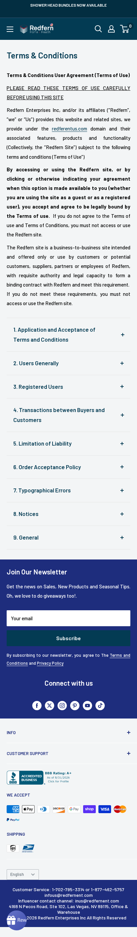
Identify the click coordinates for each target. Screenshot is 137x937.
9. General (26, 537)
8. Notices (26, 513)
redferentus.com (69, 128)
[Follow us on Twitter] (49, 705)
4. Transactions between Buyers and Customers (59, 414)
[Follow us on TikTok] (100, 705)
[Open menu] (10, 29)
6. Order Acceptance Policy (47, 467)
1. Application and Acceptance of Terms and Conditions (54, 334)
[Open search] (98, 29)
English (17, 874)
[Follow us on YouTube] (87, 705)
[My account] (111, 29)
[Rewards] (17, 920)
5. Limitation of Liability (42, 443)
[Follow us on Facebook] (37, 705)
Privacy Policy (50, 663)
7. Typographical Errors (42, 490)
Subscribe (68, 638)
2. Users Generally (36, 363)
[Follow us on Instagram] (62, 705)
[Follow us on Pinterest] (74, 705)
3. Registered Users (38, 386)
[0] (125, 29)
